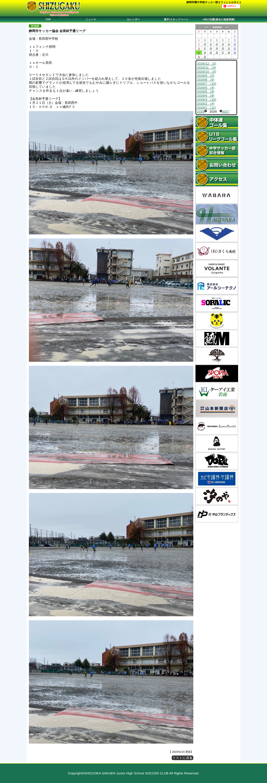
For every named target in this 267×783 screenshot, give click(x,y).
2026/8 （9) (205, 79)
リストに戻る (182, 758)
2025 (200, 111)
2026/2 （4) (205, 103)
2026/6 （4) (205, 87)
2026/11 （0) (206, 67)
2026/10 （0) (206, 71)
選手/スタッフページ (176, 19)
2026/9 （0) (205, 75)
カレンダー (133, 19)
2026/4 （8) (205, 95)
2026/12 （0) (206, 63)
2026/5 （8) (205, 91)
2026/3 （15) (206, 99)
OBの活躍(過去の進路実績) (219, 19)
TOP (48, 19)
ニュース (91, 19)
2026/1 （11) (206, 107)
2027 (225, 111)
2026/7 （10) (206, 83)
